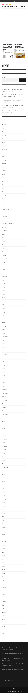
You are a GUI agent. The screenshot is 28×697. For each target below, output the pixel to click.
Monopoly (4, 400)
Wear (3, 626)
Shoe (3, 534)
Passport (4, 432)
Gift (3, 305)
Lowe (3, 375)
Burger (4, 170)
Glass (3, 308)
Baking (4, 160)
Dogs (3, 262)
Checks (4, 195)
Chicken (4, 199)
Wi (2, 630)
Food (3, 283)
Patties (4, 435)
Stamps (4, 541)
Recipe (3, 495)
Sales (3, 517)
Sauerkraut (4, 527)
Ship (3, 531)
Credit (3, 234)
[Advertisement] (14, 27)
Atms (3, 153)
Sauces (4, 524)
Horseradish (5, 336)
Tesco (3, 562)
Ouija (3, 418)
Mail (3, 386)
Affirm (3, 128)
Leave (3, 368)
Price (3, 471)
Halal (3, 322)
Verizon (4, 594)
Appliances (4, 149)
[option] (8, 51)
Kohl (3, 361)
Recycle (4, 499)
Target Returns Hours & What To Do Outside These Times (7, 47)
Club (3, 202)
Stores (3, 548)
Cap (3, 177)
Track (3, 569)
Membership (5, 393)
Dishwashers (5, 259)
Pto (3, 488)
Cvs (3, 237)
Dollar (3, 266)
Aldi (3, 131)
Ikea (3, 347)
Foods (3, 287)
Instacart (4, 350)
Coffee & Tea (5, 209)
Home (3, 333)
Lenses (4, 372)
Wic (3, 633)
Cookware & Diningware (8, 223)
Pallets (3, 425)
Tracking (4, 573)
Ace (3, 121)
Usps (3, 584)
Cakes (3, 174)
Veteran (4, 598)
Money (4, 396)
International (5, 354)
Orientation (5, 414)
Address (4, 124)
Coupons (4, 230)
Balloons (4, 163)
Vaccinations (5, 587)
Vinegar (4, 601)
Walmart (4, 615)
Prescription (5, 467)
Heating (4, 326)
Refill (3, 502)
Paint (3, 421)
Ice (3, 343)
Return (3, 506)
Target (3, 555)
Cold (3, 213)
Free (3, 290)
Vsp (3, 605)
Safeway (4, 513)
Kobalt (3, 358)
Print (3, 478)
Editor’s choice (5, 273)
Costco (4, 227)
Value (3, 591)
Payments (4, 439)
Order (3, 411)
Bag (3, 156)
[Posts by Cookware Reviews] (3, 52)
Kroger (4, 365)
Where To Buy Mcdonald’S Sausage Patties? (19, 46)
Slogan (4, 538)
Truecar (4, 577)
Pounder (4, 464)
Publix (3, 492)
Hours (3, 340)
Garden (4, 297)
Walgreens (4, 612)
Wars (3, 619)
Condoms (4, 216)
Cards (3, 184)
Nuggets (4, 407)
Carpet (3, 188)
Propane (4, 485)
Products (4, 481)
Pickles (4, 453)
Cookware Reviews (9, 52)
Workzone (4, 637)
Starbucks (4, 545)
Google (4, 312)
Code (3, 206)
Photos (4, 449)
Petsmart (4, 446)
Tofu (3, 566)
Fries (3, 294)
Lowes (3, 379)
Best (3, 167)
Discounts (4, 255)
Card (3, 181)
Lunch (3, 382)
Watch (3, 622)
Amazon (4, 135)
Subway (4, 552)
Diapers (4, 248)
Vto (3, 608)
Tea (3, 559)
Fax (3, 280)
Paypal (3, 442)
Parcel (3, 428)
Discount (4, 252)
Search (4, 77)
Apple (3, 142)
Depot (3, 244)
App (3, 139)
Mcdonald (4, 389)
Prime (3, 474)
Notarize (4, 403)
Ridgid (3, 509)
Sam (3, 520)
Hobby (3, 329)
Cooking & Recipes (6, 220)
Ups (3, 580)
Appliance (4, 146)
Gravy (3, 315)
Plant (3, 460)
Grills (3, 319)
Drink (3, 269)
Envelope (4, 276)
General (4, 301)
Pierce (3, 456)
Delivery (4, 241)
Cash (3, 191)
